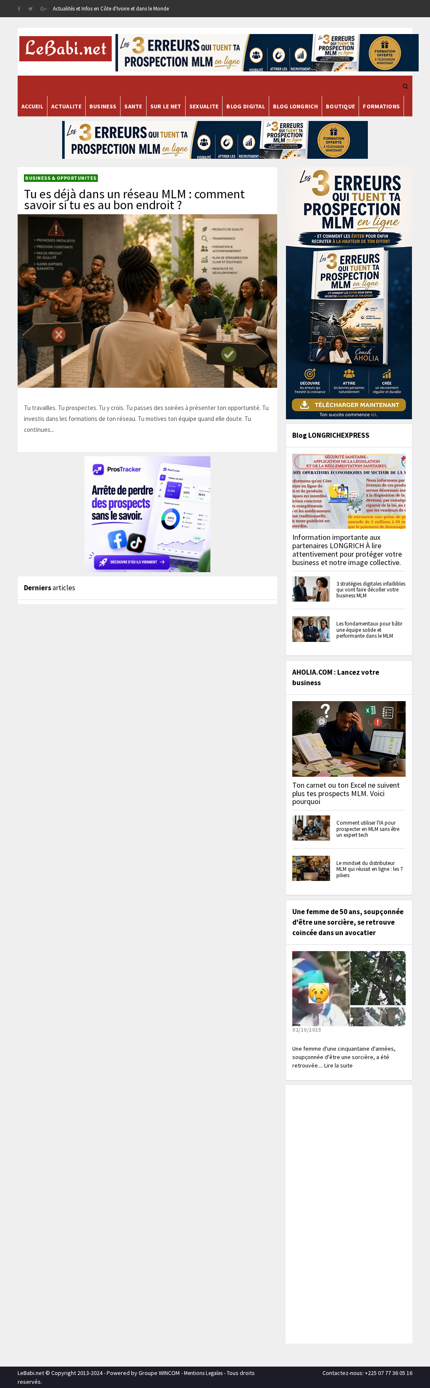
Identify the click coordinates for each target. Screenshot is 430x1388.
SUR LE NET (165, 106)
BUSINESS (102, 106)
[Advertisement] (351, 1213)
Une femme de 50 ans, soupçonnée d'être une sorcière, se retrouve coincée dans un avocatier (348, 922)
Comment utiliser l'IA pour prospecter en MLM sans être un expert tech (367, 829)
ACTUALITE (66, 106)
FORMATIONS (381, 106)
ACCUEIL (32, 106)
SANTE (133, 106)
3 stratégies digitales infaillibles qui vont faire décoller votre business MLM (370, 589)
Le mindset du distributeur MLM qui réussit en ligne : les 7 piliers (369, 869)
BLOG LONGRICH (295, 106)
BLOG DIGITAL (245, 106)
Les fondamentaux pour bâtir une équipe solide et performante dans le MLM (369, 629)
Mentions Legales (203, 1373)
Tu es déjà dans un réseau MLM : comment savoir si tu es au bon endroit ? (134, 199)
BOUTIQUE (340, 106)
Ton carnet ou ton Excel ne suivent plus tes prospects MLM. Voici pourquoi (346, 793)
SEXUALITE (204, 106)
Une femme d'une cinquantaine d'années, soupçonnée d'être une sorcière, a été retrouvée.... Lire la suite (344, 1057)
